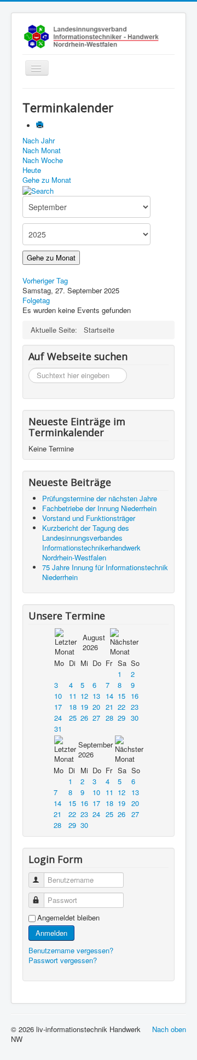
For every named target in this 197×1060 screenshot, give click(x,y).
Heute (31, 170)
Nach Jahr (38, 140)
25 (73, 718)
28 (109, 718)
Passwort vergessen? (62, 960)
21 (109, 707)
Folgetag (36, 300)
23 (134, 707)
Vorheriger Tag (45, 280)
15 (121, 696)
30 (134, 718)
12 (84, 696)
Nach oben (169, 1029)
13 (96, 696)
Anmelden (51, 933)
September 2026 (95, 749)
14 (109, 696)
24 (58, 718)
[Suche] (38, 189)
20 (96, 707)
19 (84, 707)
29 (121, 718)
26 (84, 718)
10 (58, 696)
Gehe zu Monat (46, 180)
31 (58, 728)
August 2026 (94, 642)
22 (121, 707)
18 (73, 707)
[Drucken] (40, 125)
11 (73, 696)
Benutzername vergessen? (70, 950)
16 (134, 696)
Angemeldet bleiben (68, 918)
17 (58, 707)
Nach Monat (41, 150)
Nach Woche (42, 160)
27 (96, 718)
